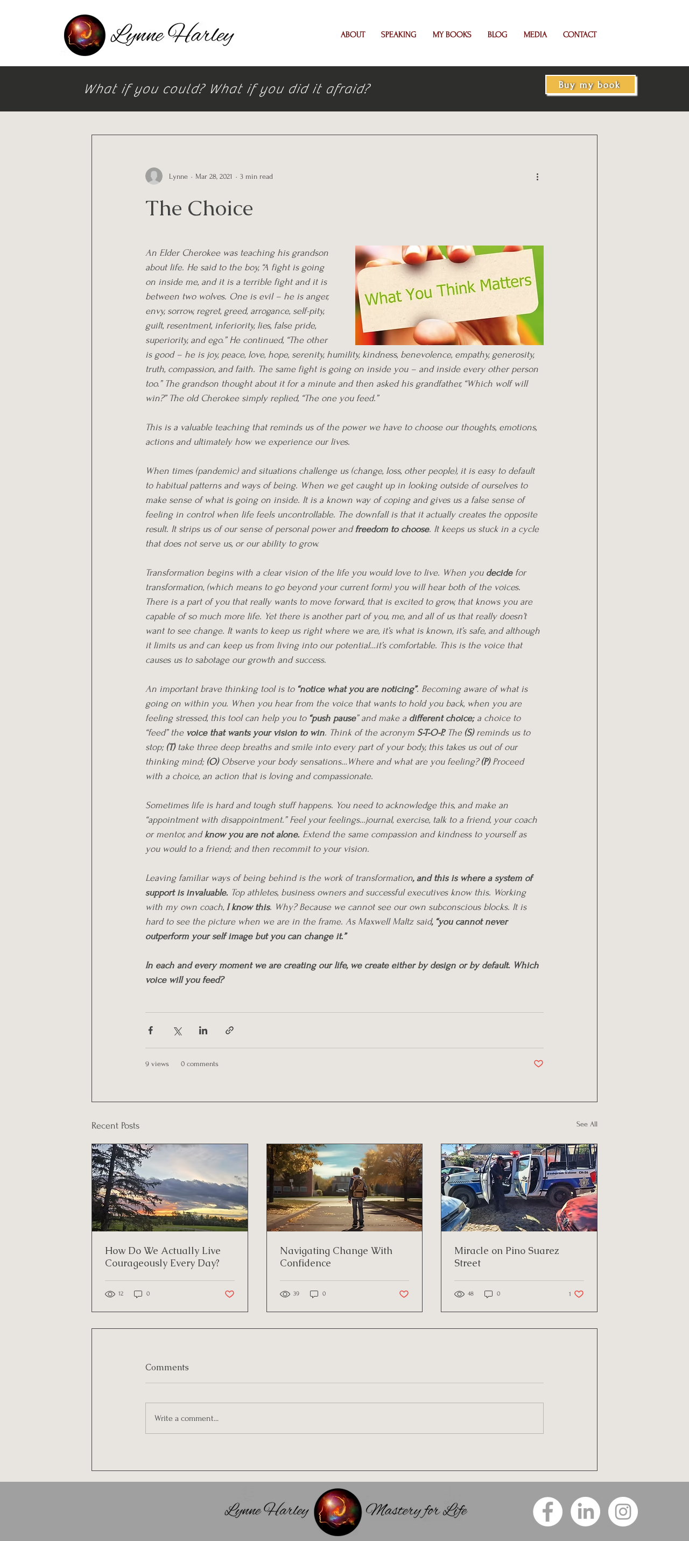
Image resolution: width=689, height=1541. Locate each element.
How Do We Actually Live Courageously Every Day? (163, 1256)
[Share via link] (229, 1030)
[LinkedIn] (585, 1511)
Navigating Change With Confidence (336, 1256)
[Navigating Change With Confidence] (345, 1187)
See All (586, 1124)
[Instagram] (623, 1511)
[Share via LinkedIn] (203, 1030)
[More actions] (537, 176)
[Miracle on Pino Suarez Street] (519, 1187)
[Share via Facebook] (150, 1030)
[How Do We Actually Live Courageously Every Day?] (170, 1187)
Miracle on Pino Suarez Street (506, 1256)
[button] (353, 34)
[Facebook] (548, 1511)
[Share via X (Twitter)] (177, 1030)
